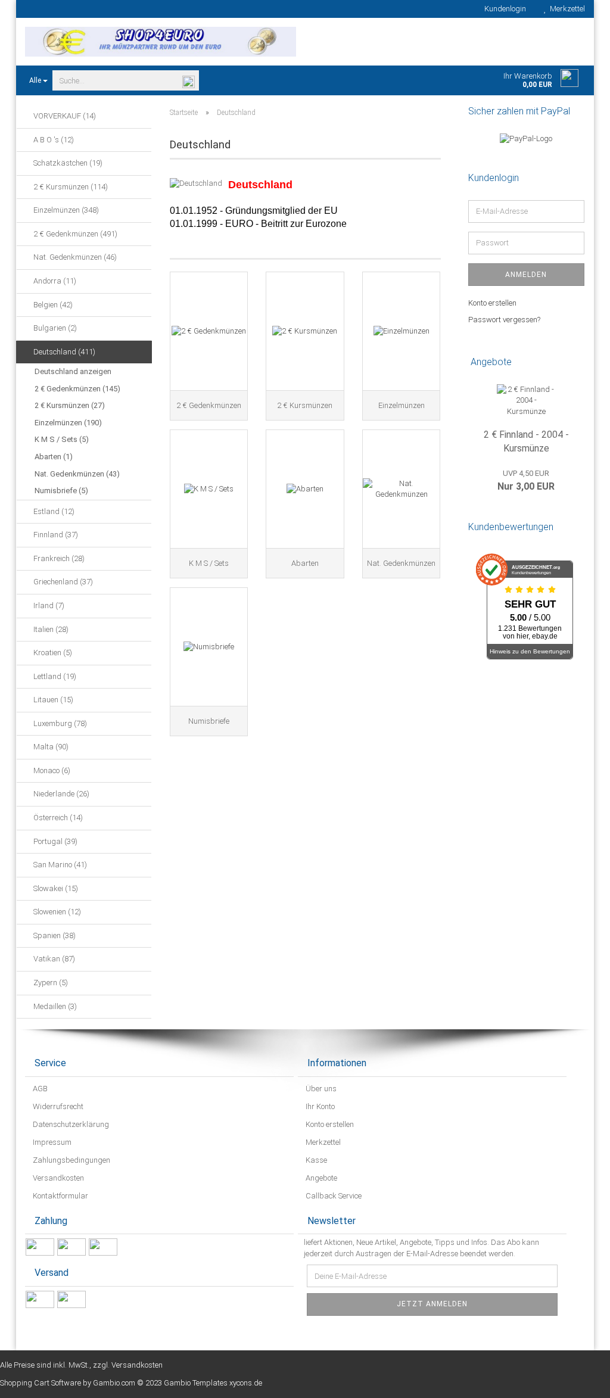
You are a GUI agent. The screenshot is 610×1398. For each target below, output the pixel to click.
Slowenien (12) (56, 911)
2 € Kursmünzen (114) (70, 186)
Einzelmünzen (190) (68, 422)
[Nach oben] (577, 1380)
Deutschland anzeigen (73, 371)
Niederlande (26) (60, 793)
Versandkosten (57, 1177)
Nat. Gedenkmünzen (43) (77, 473)
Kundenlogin (503, 8)
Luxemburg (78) (59, 723)
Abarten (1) (54, 456)
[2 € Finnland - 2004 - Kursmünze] (526, 401)
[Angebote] (580, 362)
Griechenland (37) (62, 581)
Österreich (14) (57, 817)
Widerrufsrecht (57, 1106)
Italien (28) (50, 629)
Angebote (320, 1177)
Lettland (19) (54, 676)
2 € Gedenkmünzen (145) (77, 388)
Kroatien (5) (52, 652)
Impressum (51, 1142)
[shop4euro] (160, 42)
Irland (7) (48, 605)
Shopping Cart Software (40, 1382)
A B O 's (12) (53, 139)
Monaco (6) (51, 770)
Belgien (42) (52, 304)
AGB (39, 1088)
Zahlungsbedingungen (70, 1160)
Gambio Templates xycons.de (213, 1382)
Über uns (320, 1088)
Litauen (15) (52, 699)
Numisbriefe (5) (61, 490)
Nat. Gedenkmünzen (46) (74, 257)
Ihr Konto (319, 1106)
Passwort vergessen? (504, 319)
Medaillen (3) (54, 1006)
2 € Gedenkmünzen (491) (74, 233)
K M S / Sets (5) (62, 439)
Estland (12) (53, 511)
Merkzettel (565, 8)
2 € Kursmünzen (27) (70, 405)
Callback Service (333, 1195)
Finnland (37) (55, 534)
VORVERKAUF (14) (64, 115)
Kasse (315, 1160)
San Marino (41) (59, 864)
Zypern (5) (50, 982)
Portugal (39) (54, 841)
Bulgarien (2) (54, 327)
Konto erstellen (492, 302)
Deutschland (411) (63, 351)
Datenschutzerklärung (70, 1124)
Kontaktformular (59, 1195)
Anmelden (526, 274)
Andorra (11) (54, 280)
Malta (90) (50, 746)
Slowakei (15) (55, 888)
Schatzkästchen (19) (67, 162)
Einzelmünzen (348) (65, 210)
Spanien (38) (54, 935)
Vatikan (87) (53, 958)
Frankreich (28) (58, 558)
